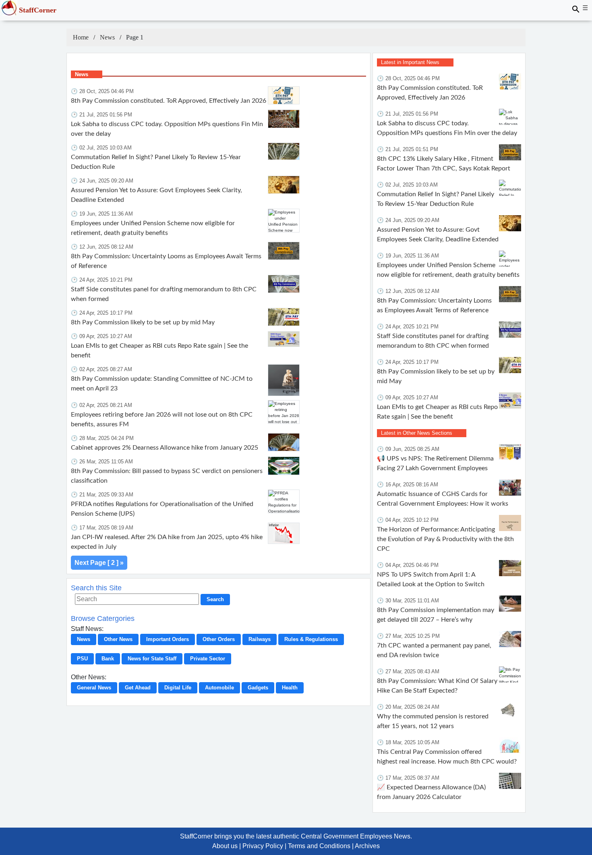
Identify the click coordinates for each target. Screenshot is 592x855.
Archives (367, 846)
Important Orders (167, 639)
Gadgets (258, 688)
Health (290, 688)
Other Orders (219, 639)
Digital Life (177, 688)
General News (94, 688)
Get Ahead (138, 688)
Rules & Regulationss (311, 639)
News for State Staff (152, 659)
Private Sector (207, 659)
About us (225, 846)
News (107, 37)
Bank (107, 659)
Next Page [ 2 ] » (99, 562)
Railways (259, 639)
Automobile (219, 688)
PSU (82, 659)
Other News (118, 639)
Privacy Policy (262, 846)
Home (81, 37)
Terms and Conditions (319, 846)
